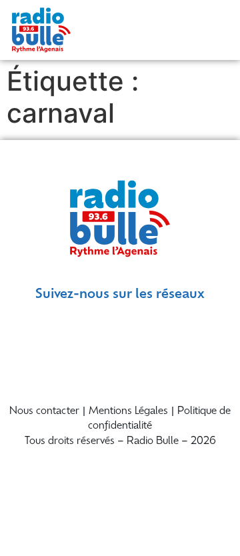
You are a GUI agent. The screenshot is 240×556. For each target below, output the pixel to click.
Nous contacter (44, 412)
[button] (214, 30)
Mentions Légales (128, 412)
